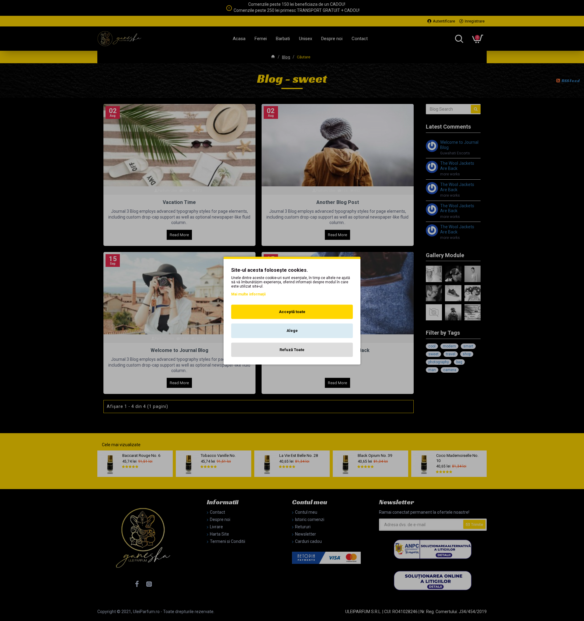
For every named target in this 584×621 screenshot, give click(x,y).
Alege (292, 330)
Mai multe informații (248, 294)
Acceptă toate (292, 311)
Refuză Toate (292, 349)
